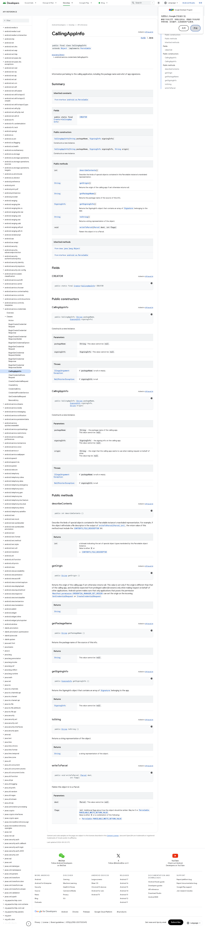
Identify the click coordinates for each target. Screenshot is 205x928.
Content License (113, 836)
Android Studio (188, 3)
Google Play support (184, 887)
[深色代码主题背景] (151, 283)
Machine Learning (70, 883)
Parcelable (85, 48)
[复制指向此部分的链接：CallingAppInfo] (70, 307)
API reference (10, 12)
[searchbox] (16, 20)
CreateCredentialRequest (89, 596)
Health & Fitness (69, 887)
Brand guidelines (57, 922)
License (45, 922)
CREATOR (83, 117)
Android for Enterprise (43, 883)
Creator (57, 119)
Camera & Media (69, 891)
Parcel (97, 227)
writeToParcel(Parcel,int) (112, 525)
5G (64, 898)
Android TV (95, 895)
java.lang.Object (58, 55)
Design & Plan (48, 3)
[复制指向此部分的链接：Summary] (67, 84)
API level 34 (149, 32)
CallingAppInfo (61, 139)
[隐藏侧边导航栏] (28, 923)
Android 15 (124, 887)
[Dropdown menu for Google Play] (92, 3)
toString (84, 217)
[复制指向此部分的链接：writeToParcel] (70, 765)
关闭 (184, 28)
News (37, 895)
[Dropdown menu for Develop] (73, 3)
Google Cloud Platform (103, 912)
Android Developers (59, 25)
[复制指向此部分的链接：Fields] (62, 268)
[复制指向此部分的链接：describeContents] (74, 503)
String (72, 139)
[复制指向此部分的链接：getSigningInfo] (70, 671)
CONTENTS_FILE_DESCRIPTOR (86, 528)
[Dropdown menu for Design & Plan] (57, 3)
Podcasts (38, 902)
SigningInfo (95, 139)
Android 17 (124, 879)
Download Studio (154, 893)
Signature (128, 208)
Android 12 (124, 898)
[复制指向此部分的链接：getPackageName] (74, 623)
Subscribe (176, 922)
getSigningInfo (87, 204)
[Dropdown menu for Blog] (108, 3)
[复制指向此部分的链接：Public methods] (75, 495)
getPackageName (87, 193)
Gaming (66, 879)
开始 (195, 28)
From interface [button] (71, 100)
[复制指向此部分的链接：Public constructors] (81, 299)
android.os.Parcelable (77, 100)
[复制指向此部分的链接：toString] (63, 719)
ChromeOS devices (98, 887)
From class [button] (67, 248)
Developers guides (155, 885)
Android (38, 879)
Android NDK (153, 897)
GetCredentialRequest (62, 596)
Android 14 (124, 891)
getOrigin (84, 183)
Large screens (96, 879)
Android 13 (124, 895)
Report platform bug (184, 879)
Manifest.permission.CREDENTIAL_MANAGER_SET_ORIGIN (77, 593)
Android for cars (97, 891)
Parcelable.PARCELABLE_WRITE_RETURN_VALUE (101, 819)
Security (38, 887)
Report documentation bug (187, 883)
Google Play (84, 3)
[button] (15, 27)
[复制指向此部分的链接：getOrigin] (65, 566)
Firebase (86, 912)
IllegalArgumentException (61, 372)
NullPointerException (64, 379)
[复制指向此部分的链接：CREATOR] (65, 276)
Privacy (65, 895)
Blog (103, 3)
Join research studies (184, 891)
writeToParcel (86, 227)
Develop (66, 3)
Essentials (29, 3)
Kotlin (143, 38)
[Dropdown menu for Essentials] (36, 3)
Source (37, 891)
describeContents (88, 170)
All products (121, 912)
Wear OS (94, 883)
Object (64, 48)
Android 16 (124, 883)
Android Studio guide (156, 882)
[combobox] (143, 3)
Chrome (75, 912)
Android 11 (124, 902)
